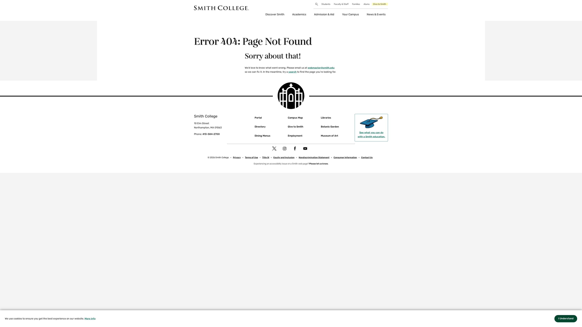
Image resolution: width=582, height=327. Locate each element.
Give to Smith (379, 4)
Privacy (237, 157)
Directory (260, 126)
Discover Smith (274, 14)
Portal (258, 117)
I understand (566, 318)
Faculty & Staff (341, 4)
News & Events (376, 14)
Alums (367, 4)
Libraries (326, 117)
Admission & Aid (324, 14)
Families (356, 4)
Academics (299, 14)
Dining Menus (262, 135)
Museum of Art (329, 135)
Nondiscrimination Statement (314, 157)
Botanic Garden (330, 126)
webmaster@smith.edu (321, 67)
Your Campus (350, 14)
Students (325, 4)
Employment (295, 135)
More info (90, 318)
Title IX (265, 157)
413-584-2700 (211, 134)
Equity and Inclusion (283, 157)
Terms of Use (251, 157)
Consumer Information (345, 157)
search (292, 71)
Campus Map (295, 117)
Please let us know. (318, 163)
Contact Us (367, 157)
